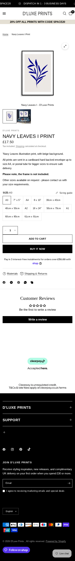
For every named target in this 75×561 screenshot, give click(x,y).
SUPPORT (11, 420)
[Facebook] (5, 282)
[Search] (65, 13)
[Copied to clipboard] (33, 282)
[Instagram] (15, 449)
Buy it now (37, 249)
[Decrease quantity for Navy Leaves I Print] (5, 230)
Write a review (37, 319)
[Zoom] (65, 46)
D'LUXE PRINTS (17, 407)
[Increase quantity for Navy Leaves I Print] (15, 230)
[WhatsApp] (26, 282)
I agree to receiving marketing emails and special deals (35, 491)
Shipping (20, 146)
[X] (12, 282)
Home (5, 34)
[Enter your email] (68, 483)
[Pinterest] (19, 282)
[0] (70, 13)
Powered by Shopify (56, 541)
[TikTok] (31, 449)
